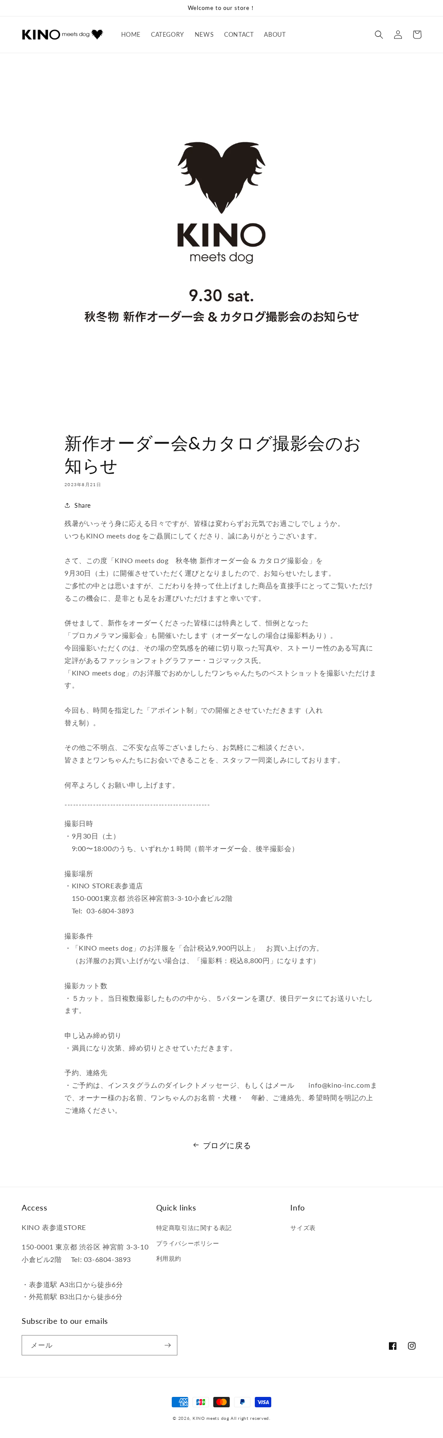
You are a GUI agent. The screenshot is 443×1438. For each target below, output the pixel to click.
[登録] (167, 1345)
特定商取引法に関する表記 (194, 1227)
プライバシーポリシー (187, 1243)
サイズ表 (302, 1227)
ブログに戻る (227, 1145)
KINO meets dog (211, 1418)
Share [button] (82, 505)
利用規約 (168, 1258)
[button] (378, 34)
